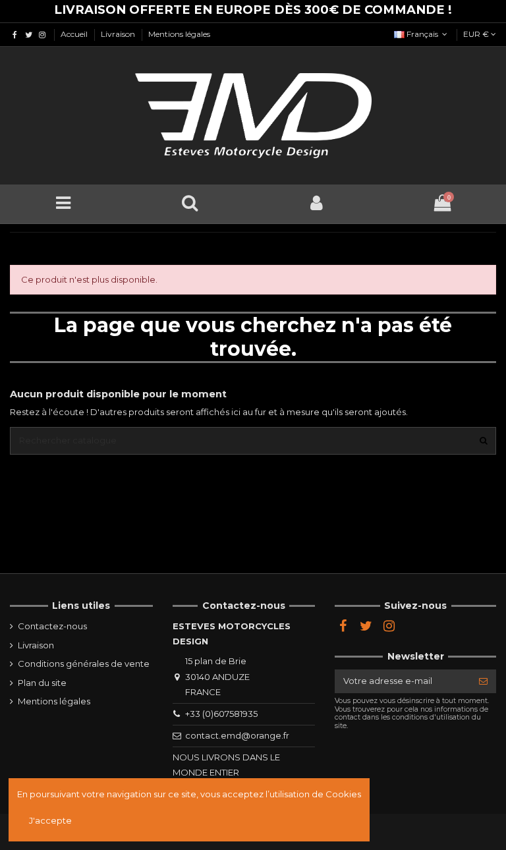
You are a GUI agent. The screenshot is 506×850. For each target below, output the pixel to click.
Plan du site (42, 682)
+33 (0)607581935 (221, 713)
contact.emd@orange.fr (237, 735)
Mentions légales (179, 34)
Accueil (75, 34)
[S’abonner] (483, 681)
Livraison (119, 34)
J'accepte (50, 820)
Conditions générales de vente (84, 663)
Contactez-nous (52, 626)
